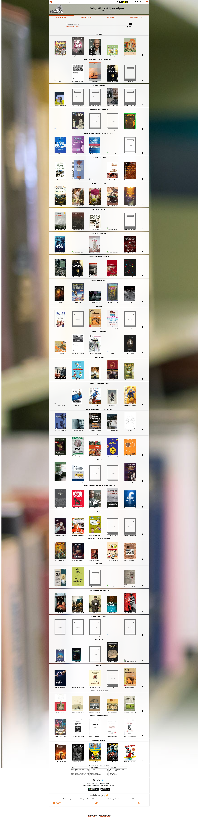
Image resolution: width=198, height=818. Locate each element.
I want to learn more (93, 816)
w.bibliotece (94, 798)
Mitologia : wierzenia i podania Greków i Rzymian (79, 769)
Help (69, 2)
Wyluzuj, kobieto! (112, 773)
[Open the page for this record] (61, 48)
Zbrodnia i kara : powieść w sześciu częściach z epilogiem (81, 774)
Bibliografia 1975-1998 (86, 17)
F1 (138, 1)
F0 (135, 1)
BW (121, 1)
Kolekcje (77, 26)
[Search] (130, 24)
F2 (141, 1)
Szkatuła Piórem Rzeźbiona (136, 17)
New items (56, 2)
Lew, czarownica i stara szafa (95, 770)
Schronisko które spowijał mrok (95, 774)
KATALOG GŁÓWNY (61, 17)
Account (74, 2)
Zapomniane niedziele (94, 773)
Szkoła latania (92, 769)
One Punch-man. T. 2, (113, 770)
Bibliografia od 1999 (111, 17)
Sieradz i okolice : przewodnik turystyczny (78, 770)
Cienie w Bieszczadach (113, 774)
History (63, 2)
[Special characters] (130, 27)
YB (124, 1)
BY (127, 1)
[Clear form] (127, 27)
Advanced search (70, 26)
